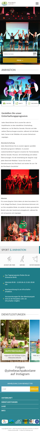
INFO (3, 410)
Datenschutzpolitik (13, 430)
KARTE (21, 103)
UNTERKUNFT (7, 398)
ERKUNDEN (34, 103)
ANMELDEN (34, 389)
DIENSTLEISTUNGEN (9, 402)
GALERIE (8, 103)
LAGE (3, 406)
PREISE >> (20, 60)
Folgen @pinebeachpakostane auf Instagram (20, 371)
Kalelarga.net (29, 430)
